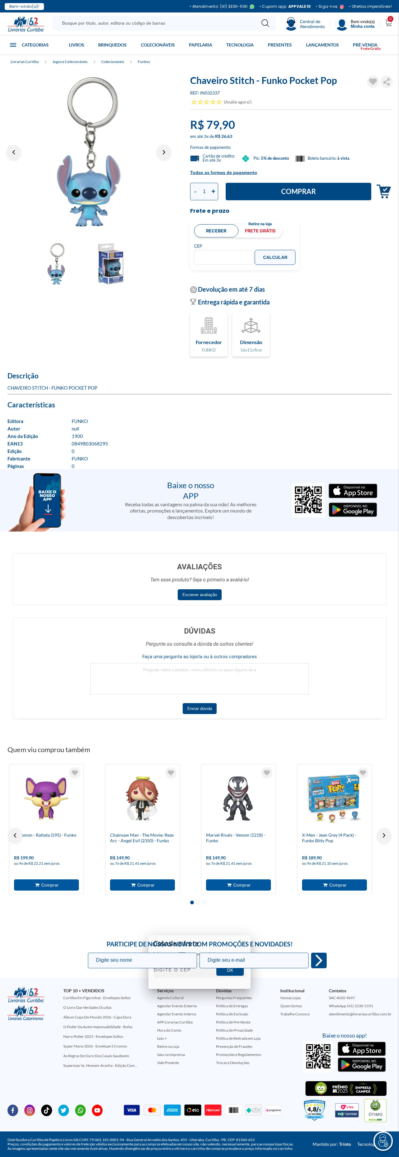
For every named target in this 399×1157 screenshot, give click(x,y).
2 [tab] (198, 902)
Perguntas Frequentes (234, 997)
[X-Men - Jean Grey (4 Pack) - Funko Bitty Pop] (334, 798)
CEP (198, 246)
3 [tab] (204, 902)
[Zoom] (88, 152)
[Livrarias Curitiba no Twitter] (63, 1110)
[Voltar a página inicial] (25, 23)
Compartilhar (387, 81)
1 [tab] (192, 902)
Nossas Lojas (290, 997)
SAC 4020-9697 (342, 997)
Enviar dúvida (199, 708)
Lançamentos (322, 44)
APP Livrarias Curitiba (175, 1022)
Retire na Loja (168, 1046)
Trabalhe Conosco (295, 1014)
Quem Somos (291, 1006)
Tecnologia (240, 44)
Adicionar (382, 191)
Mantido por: (332, 1144)
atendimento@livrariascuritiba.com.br (360, 1014)
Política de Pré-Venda (233, 1022)
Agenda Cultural (170, 997)
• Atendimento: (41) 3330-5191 (219, 6)
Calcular (275, 257)
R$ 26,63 (223, 136)
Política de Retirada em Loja (238, 1038)
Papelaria (200, 44)
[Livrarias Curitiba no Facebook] (12, 1110)
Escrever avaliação (199, 594)
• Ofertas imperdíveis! (370, 6)
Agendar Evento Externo (177, 1006)
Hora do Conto (169, 1030)
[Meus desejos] (74, 773)
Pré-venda (365, 44)
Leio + (162, 1038)
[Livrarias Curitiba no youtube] (97, 1110)
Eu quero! (319, 960)
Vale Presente (168, 1062)
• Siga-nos (327, 6)
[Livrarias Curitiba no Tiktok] (46, 1110)
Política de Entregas (232, 1006)
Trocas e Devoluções (232, 1062)
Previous (13, 152)
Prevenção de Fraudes (234, 1046)
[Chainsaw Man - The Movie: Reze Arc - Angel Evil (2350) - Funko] (142, 798)
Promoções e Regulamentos (238, 1054)
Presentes (280, 44)
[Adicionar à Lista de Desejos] (373, 81)
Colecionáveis (158, 44)
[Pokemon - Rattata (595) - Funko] (46, 798)
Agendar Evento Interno (176, 1014)
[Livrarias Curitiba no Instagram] (29, 1110)
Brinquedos (112, 44)
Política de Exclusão (232, 1014)
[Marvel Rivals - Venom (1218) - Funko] (238, 798)
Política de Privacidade (234, 1030)
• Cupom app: (285, 6)
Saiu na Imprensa (171, 1054)
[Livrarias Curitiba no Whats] (80, 1110)
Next (163, 152)
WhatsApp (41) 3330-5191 (351, 1006)
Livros (76, 44)
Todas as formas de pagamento (223, 172)
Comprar (298, 191)
